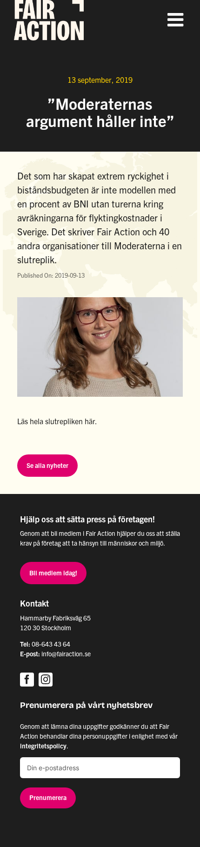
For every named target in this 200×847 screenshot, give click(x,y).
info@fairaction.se (66, 653)
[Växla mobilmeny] (176, 19)
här (90, 421)
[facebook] (27, 680)
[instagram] (46, 680)
